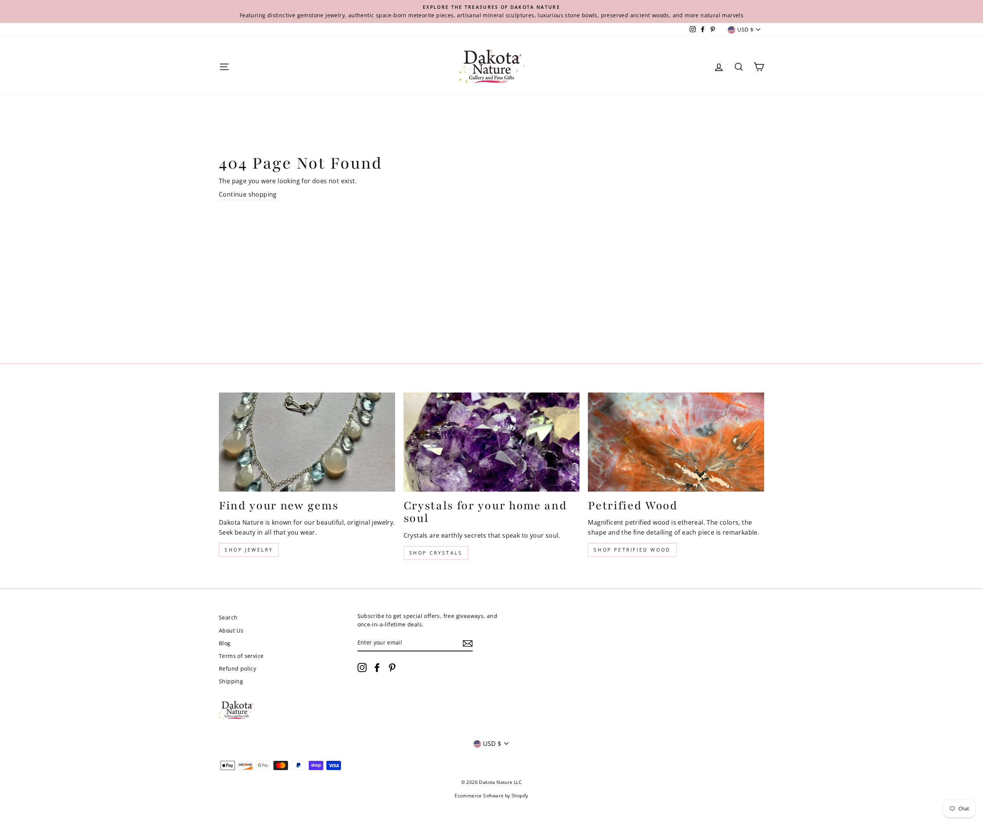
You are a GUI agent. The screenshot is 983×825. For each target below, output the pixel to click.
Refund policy (237, 668)
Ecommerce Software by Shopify (491, 795)
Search (228, 617)
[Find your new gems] (307, 442)
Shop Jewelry (249, 550)
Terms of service (241, 655)
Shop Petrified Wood (632, 550)
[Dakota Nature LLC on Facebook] (377, 667)
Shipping (231, 681)
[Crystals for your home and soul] (492, 442)
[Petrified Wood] (676, 442)
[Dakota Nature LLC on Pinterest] (392, 667)
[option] (491, 11)
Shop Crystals (436, 553)
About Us (231, 630)
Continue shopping (248, 194)
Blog (225, 643)
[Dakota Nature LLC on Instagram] (362, 667)
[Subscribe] (468, 643)
